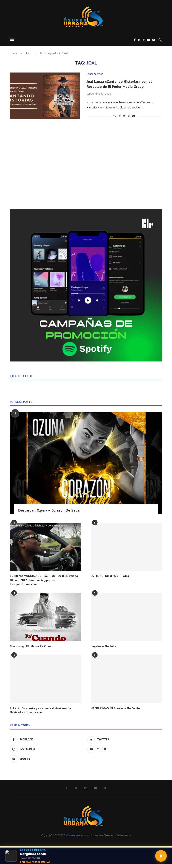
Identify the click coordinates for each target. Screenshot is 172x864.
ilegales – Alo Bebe (103, 646)
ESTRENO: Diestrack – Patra (110, 576)
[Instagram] (144, 40)
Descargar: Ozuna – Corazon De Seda (48, 510)
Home (13, 53)
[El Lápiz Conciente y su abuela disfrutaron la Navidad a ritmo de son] (45, 679)
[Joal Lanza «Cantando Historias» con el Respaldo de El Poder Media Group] (45, 96)
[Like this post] (114, 116)
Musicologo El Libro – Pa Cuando (32, 646)
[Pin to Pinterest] (129, 116)
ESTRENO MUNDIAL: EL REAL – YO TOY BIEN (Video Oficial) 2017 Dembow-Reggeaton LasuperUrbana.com (44, 580)
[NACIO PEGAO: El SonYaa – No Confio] (126, 679)
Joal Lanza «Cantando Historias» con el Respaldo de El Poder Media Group (119, 84)
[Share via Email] (133, 116)
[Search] (160, 40)
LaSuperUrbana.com (76, 835)
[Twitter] (139, 40)
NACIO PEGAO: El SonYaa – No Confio (115, 708)
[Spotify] (153, 40)
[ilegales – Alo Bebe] (126, 617)
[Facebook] (135, 40)
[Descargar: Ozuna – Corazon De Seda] (86, 463)
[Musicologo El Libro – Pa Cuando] (45, 617)
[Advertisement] (86, 170)
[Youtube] (148, 40)
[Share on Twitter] (124, 116)
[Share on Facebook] (120, 116)
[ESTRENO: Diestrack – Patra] (126, 547)
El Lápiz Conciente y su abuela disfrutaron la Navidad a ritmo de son (40, 710)
